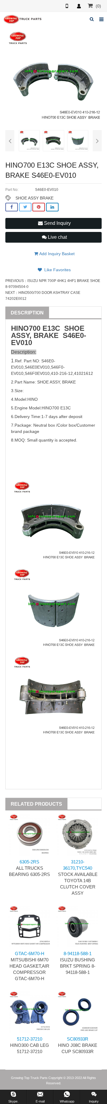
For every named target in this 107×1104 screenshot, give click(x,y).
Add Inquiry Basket (56, 253)
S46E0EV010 (37, 367)
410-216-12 (62, 373)
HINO (20, 328)
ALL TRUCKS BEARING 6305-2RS (29, 868)
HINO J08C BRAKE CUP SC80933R (77, 1045)
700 (34, 328)
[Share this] (11, 207)
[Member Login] (79, 6)
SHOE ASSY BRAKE (34, 198)
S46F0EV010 (37, 373)
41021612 (83, 373)
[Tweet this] (25, 207)
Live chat (57, 237)
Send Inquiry (57, 223)
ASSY (20, 335)
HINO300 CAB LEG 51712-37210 (29, 1045)
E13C (51, 328)
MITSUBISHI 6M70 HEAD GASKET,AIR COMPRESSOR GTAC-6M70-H (29, 966)
